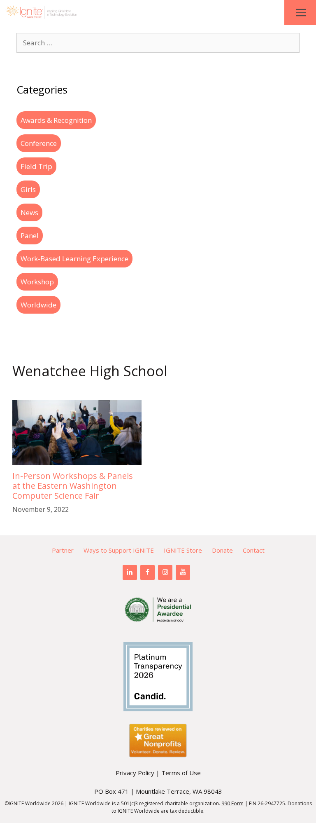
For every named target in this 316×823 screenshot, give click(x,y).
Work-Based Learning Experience (74, 258)
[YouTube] (183, 572)
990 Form (232, 803)
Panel (30, 235)
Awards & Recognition (56, 120)
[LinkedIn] (130, 572)
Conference (39, 143)
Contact (254, 550)
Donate (222, 550)
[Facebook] (147, 572)
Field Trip (36, 166)
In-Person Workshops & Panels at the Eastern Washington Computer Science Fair (72, 485)
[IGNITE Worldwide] (41, 12)
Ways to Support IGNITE (119, 550)
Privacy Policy (135, 773)
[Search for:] (158, 42)
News (29, 212)
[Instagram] (165, 572)
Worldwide (38, 305)
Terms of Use (181, 773)
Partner (63, 550)
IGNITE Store (183, 550)
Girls (28, 189)
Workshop (37, 281)
